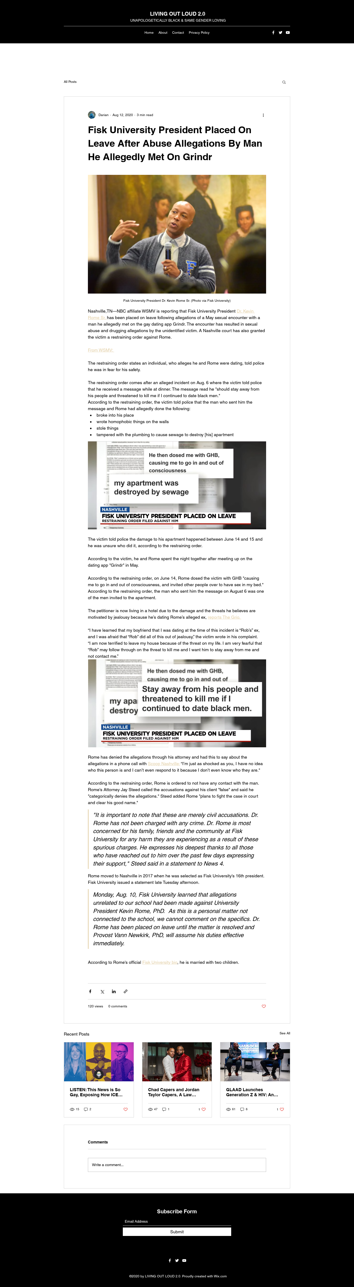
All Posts (70, 82)
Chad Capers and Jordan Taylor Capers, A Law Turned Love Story (173, 1092)
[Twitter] (280, 32)
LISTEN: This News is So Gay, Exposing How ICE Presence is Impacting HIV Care (97, 1092)
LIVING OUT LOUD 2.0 (177, 14)
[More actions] (263, 115)
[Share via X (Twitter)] (102, 991)
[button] (284, 82)
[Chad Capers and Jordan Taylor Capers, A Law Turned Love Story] (177, 1061)
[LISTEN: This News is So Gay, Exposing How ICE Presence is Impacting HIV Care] (99, 1061)
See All (285, 1033)
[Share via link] (125, 991)
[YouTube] (287, 32)
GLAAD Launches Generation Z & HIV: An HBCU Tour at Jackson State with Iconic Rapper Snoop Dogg (255, 1092)
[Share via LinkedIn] (113, 991)
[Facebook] (273, 32)
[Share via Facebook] (90, 991)
